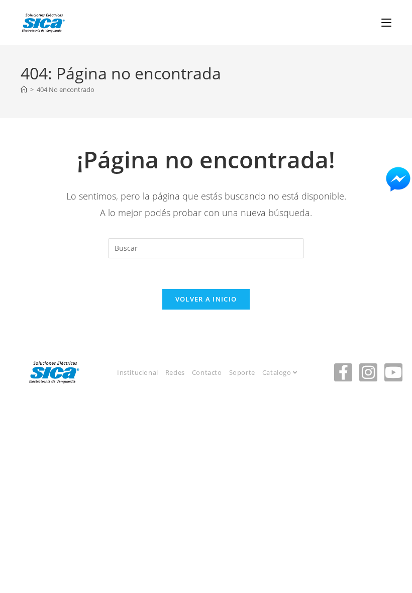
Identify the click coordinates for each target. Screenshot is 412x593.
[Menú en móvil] (386, 22)
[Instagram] (368, 372)
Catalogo (277, 372)
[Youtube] (393, 372)
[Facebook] (343, 372)
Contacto (207, 372)
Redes (175, 372)
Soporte (242, 372)
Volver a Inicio (206, 299)
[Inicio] (24, 89)
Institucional (137, 372)
